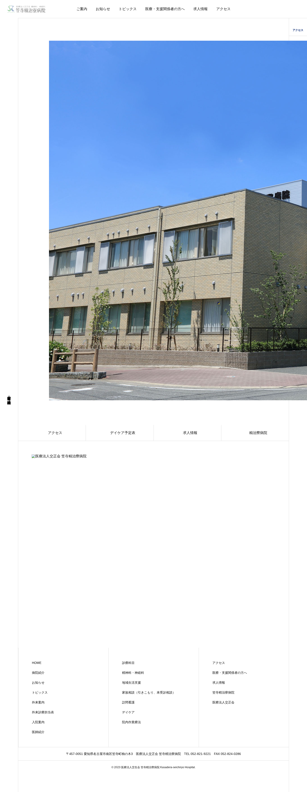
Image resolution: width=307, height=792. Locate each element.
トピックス (128, 9)
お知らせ (103, 9)
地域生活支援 (131, 682)
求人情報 (200, 9)
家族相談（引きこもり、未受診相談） (149, 692)
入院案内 (38, 722)
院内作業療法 (131, 722)
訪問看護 (128, 702)
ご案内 (81, 9)
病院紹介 (38, 672)
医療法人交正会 (223, 702)
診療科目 (128, 662)
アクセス (223, 9)
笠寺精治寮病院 (223, 692)
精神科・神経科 (133, 672)
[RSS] (9, 784)
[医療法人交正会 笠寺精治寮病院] (26, 9)
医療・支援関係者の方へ (165, 9)
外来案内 (38, 702)
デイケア (128, 712)
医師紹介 (38, 732)
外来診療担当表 (43, 712)
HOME (36, 662)
